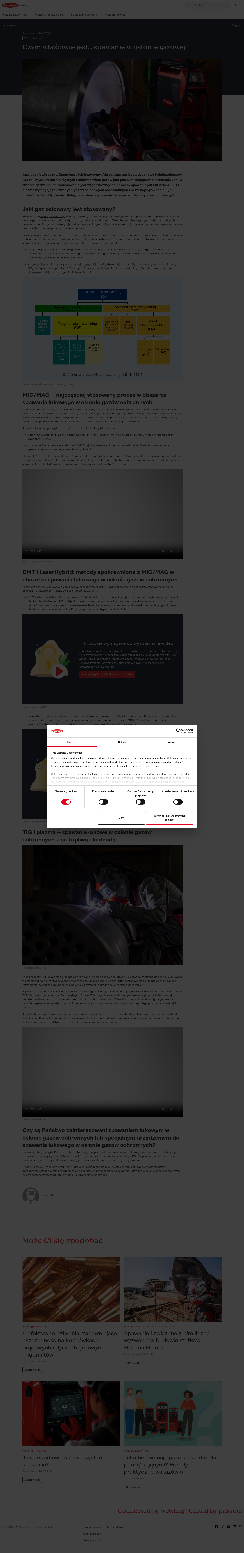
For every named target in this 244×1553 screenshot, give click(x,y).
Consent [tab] (72, 742)
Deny (121, 817)
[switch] (103, 802)
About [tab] (171, 742)
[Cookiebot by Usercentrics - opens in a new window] (178, 730)
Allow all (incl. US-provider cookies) (169, 817)
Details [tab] (122, 742)
